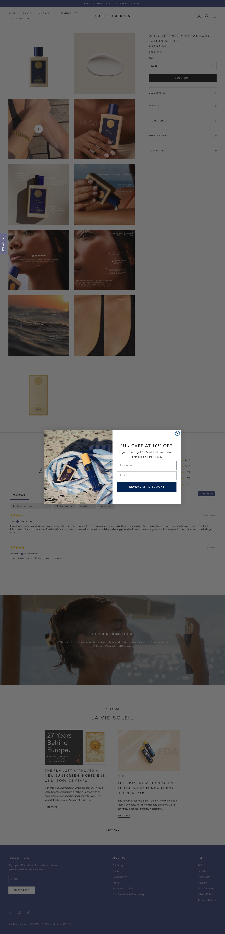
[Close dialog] (177, 433)
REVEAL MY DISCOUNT (147, 487)
